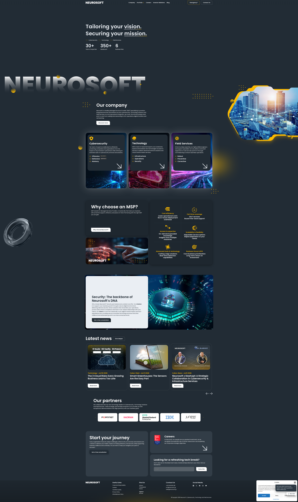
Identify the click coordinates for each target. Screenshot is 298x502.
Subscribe (201, 469)
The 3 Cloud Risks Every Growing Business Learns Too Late (106, 377)
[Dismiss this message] (295, 486)
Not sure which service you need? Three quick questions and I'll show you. (284, 488)
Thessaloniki (142, 487)
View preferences (290, 495)
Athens (141, 485)
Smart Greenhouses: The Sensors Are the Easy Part (148, 377)
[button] (295, 482)
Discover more (103, 123)
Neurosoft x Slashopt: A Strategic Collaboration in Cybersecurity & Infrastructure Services (190, 378)
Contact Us (206, 2)
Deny (276, 495)
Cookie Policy (276, 499)
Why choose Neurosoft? (100, 230)
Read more (93, 386)
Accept (264, 495)
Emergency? (194, 2)
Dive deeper (119, 339)
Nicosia (141, 493)
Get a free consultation (101, 320)
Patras (141, 489)
